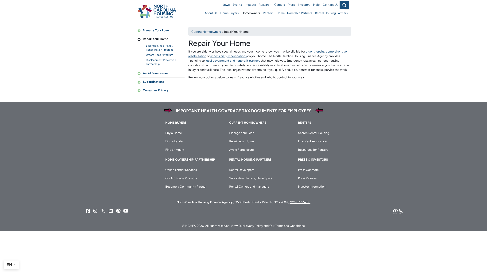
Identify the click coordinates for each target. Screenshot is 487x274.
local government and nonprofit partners (232, 60)
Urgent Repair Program (159, 55)
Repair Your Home (155, 39)
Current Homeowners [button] (247, 122)
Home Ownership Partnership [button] (190, 159)
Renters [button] (304, 122)
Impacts (250, 4)
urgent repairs (315, 51)
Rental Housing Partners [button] (250, 159)
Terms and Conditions (290, 226)
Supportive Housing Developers (250, 178)
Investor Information (311, 186)
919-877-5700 (300, 202)
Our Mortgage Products (181, 178)
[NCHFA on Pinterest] (118, 211)
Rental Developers (241, 170)
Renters (268, 13)
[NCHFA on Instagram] (95, 211)
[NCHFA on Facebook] (88, 211)
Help (316, 4)
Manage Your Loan (156, 30)
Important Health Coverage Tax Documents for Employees (243, 110)
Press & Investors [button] (313, 159)
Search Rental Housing (313, 133)
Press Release (307, 178)
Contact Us (330, 4)
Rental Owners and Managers (249, 186)
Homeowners (251, 13)
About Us (211, 13)
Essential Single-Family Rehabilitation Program (159, 47)
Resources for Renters (313, 149)
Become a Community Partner (185, 186)
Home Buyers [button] (176, 122)
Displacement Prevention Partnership (161, 62)
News (226, 4)
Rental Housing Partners (331, 13)
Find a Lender (174, 141)
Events (237, 4)
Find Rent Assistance (312, 141)
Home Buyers (229, 13)
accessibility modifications (228, 56)
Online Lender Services (181, 170)
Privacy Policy (253, 226)
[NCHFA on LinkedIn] (111, 211)
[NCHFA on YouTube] (126, 211)
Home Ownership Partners (294, 13)
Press (291, 4)
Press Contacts (308, 170)
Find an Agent (174, 149)
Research (265, 4)
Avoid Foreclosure (155, 73)
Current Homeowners (206, 31)
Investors (304, 4)
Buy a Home (173, 133)
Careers (279, 4)
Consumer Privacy (156, 90)
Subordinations (153, 82)
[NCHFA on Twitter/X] (103, 211)
